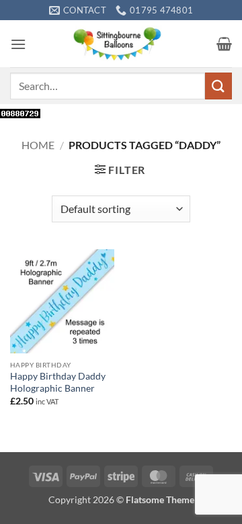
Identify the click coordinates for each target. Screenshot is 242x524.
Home (38, 144)
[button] (18, 44)
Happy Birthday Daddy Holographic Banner (58, 382)
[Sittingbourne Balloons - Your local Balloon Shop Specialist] (121, 43)
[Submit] (218, 86)
